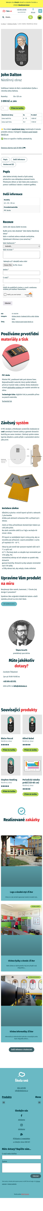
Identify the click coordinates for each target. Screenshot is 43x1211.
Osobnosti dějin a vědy (27, 316)
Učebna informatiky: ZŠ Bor (21, 1031)
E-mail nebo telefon (9, 1154)
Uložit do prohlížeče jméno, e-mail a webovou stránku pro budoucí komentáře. (20, 288)
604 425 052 (21, 1088)
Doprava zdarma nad (12, 148)
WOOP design (25, 1194)
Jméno (6, 270)
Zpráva (4, 1162)
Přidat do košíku (17, 108)
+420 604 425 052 (21, 10)
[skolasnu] (21, 1115)
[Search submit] (30, 17)
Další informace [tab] (19, 159)
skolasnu (21, 1120)
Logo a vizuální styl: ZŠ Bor (21, 892)
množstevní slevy (18, 129)
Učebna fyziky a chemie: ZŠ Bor (21, 961)
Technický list (7, 401)
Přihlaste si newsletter (21, 1138)
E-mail (6, 277)
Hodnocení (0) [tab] (8, 164)
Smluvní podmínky (12, 1184)
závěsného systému (14, 387)
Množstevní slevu (23, 5)
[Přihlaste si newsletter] (21, 1134)
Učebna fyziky (12, 24)
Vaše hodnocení (9, 243)
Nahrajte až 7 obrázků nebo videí (15, 261)
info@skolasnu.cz (20, 686)
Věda (13, 322)
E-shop (3, 24)
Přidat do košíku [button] (9, 750)
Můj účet (33, 12)
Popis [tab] (5, 159)
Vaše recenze (8, 250)
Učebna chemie (16, 316)
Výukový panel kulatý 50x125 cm (24, 322)
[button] (40, 11)
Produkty (7, 1097)
